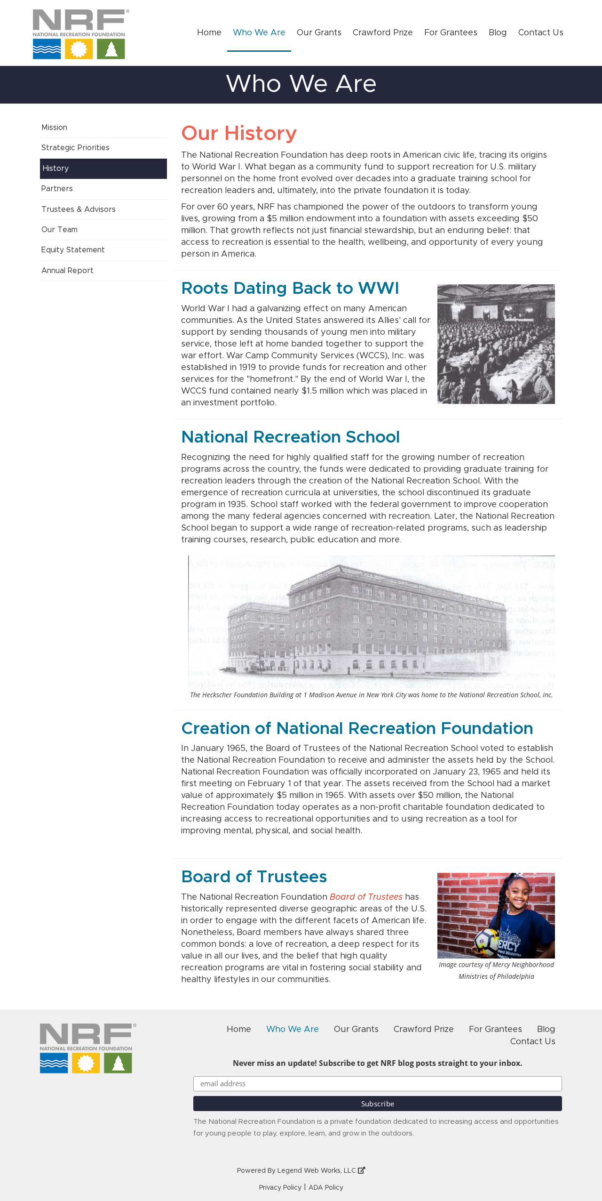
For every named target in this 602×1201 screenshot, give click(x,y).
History (56, 168)
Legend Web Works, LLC (317, 1171)
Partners (57, 189)
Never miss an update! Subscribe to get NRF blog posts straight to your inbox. (378, 1063)
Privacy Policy (280, 1188)
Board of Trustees (366, 897)
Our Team (59, 230)
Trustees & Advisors (78, 209)
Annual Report (67, 270)
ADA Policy (326, 1188)
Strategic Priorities (75, 148)
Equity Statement (73, 250)
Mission (54, 127)
